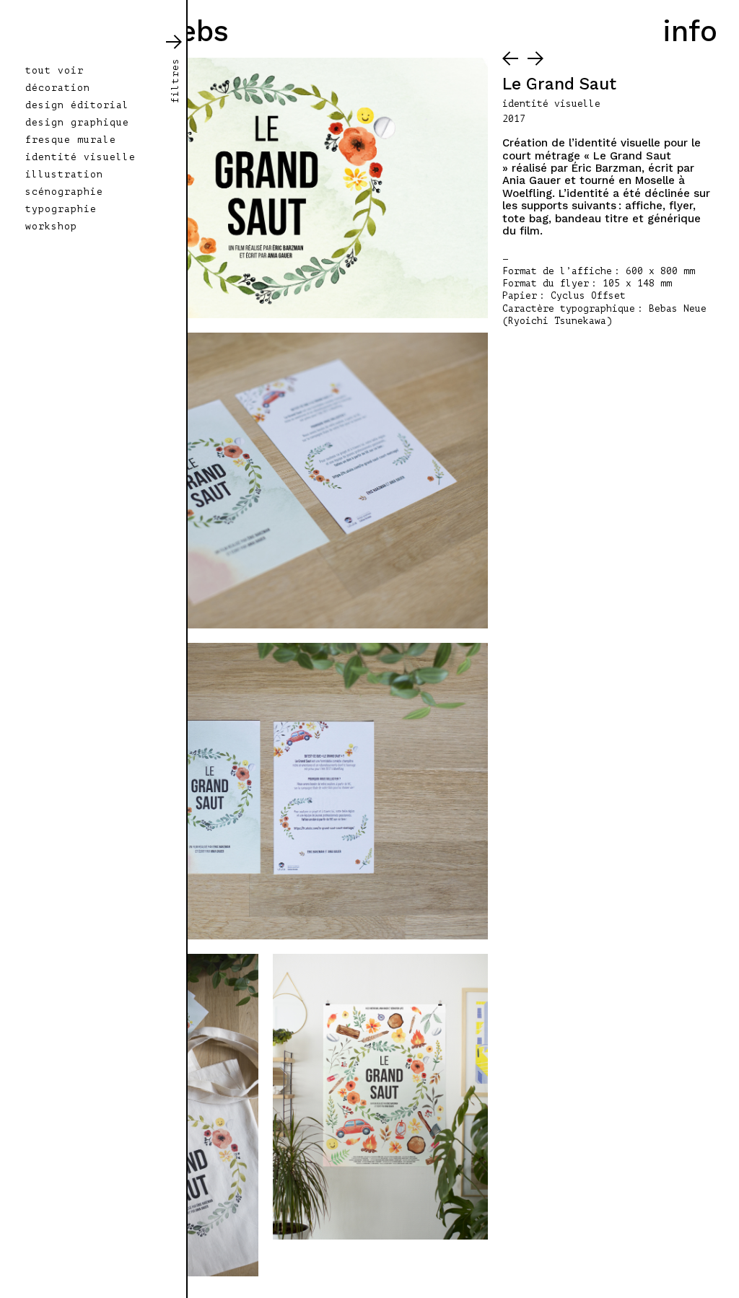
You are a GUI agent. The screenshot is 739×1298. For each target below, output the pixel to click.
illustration (64, 175)
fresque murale (70, 140)
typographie (61, 209)
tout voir (54, 71)
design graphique (77, 123)
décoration (57, 88)
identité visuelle (80, 157)
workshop (51, 227)
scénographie (64, 192)
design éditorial (77, 105)
